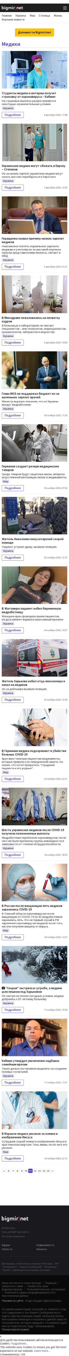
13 (39, 1170)
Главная (7, 15)
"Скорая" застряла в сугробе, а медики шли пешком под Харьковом (32, 990)
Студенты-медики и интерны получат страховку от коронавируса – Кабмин (29, 95)
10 (26, 1170)
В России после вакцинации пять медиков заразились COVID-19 (32, 907)
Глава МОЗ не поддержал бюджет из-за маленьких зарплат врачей (30, 395)
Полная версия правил (15, 1329)
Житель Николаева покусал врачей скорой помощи (33, 541)
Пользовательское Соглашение (46, 1289)
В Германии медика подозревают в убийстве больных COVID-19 (34, 752)
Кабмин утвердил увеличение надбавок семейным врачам (30, 1062)
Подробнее (13, 115)
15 (48, 1170)
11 (30, 1170)
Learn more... (42, 1350)
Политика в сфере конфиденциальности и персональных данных (28, 1294)
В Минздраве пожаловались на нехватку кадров (31, 319)
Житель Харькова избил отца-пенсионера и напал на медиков (33, 683)
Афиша (6, 1245)
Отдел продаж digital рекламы (43, 1300)
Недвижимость (45, 1245)
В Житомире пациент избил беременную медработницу (31, 610)
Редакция (51, 1283)
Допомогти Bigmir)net (34, 32)
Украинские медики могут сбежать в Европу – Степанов (33, 167)
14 (43, 1170)
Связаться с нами (12, 1286)
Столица (44, 15)
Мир (32, 15)
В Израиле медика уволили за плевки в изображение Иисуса (30, 1135)
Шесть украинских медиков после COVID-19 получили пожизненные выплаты (33, 831)
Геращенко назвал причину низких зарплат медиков (33, 240)
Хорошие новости (13, 19)
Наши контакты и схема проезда (21, 1283)
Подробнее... (19, 1343)
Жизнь (58, 15)
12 (35, 1170)
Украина (20, 15)
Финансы (41, 1249)
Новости (7, 1249)
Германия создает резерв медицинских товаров (30, 468)
